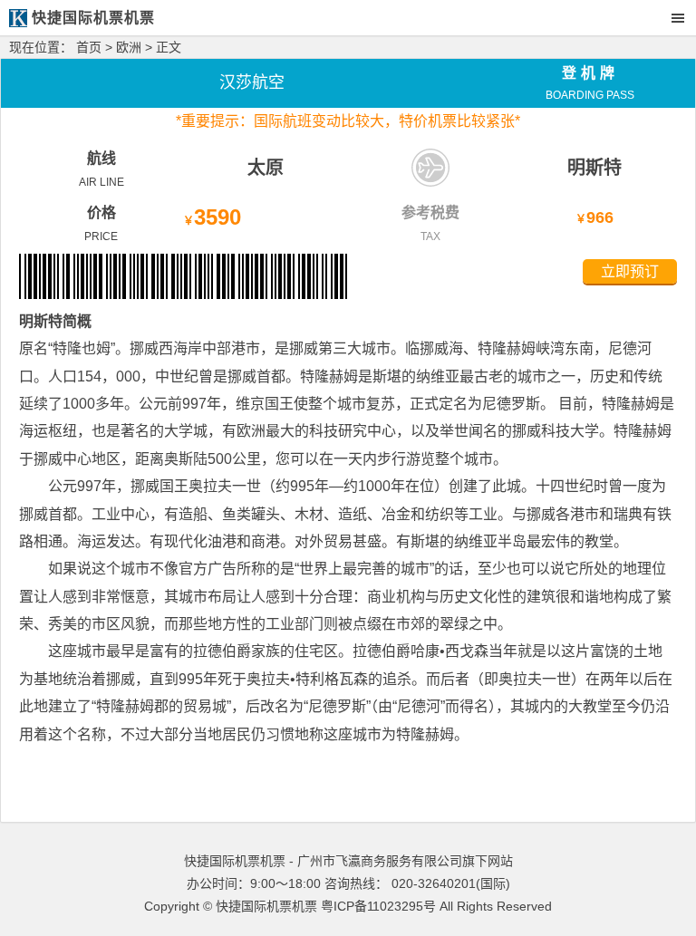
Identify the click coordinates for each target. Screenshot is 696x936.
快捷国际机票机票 (266, 906)
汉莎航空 (252, 82)
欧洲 (128, 47)
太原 (265, 168)
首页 (89, 47)
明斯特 (594, 168)
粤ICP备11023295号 (378, 906)
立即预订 (630, 271)
